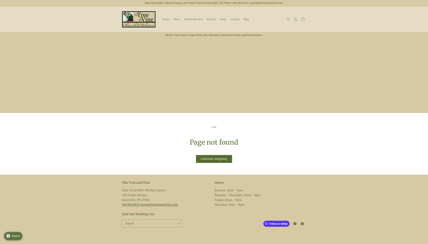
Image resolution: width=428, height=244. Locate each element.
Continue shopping (214, 158)
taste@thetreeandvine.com (159, 204)
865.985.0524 (131, 204)
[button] (288, 19)
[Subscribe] (178, 223)
